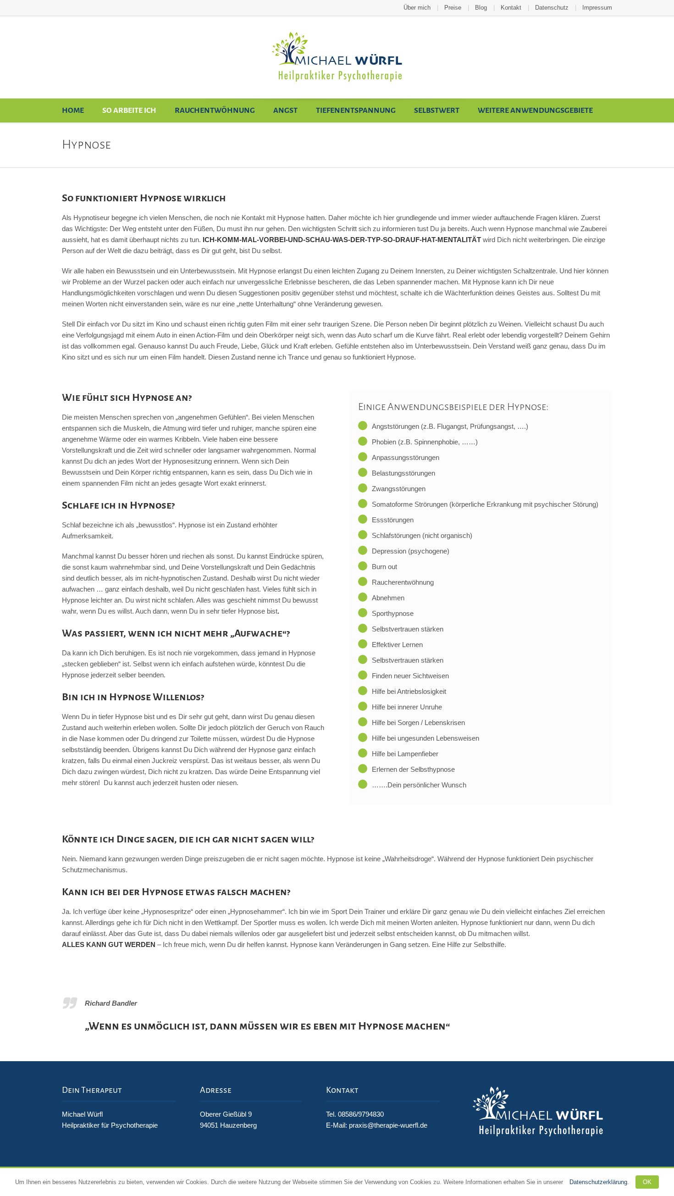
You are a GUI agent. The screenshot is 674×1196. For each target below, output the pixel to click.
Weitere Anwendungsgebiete (535, 110)
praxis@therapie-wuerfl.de (388, 1125)
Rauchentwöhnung (215, 110)
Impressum (597, 7)
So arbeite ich (129, 110)
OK (647, 1182)
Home (73, 110)
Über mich (417, 7)
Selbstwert (436, 110)
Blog (481, 7)
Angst (285, 110)
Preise (452, 7)
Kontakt (511, 7)
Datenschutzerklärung (598, 1182)
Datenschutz (552, 7)
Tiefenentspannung (356, 110)
